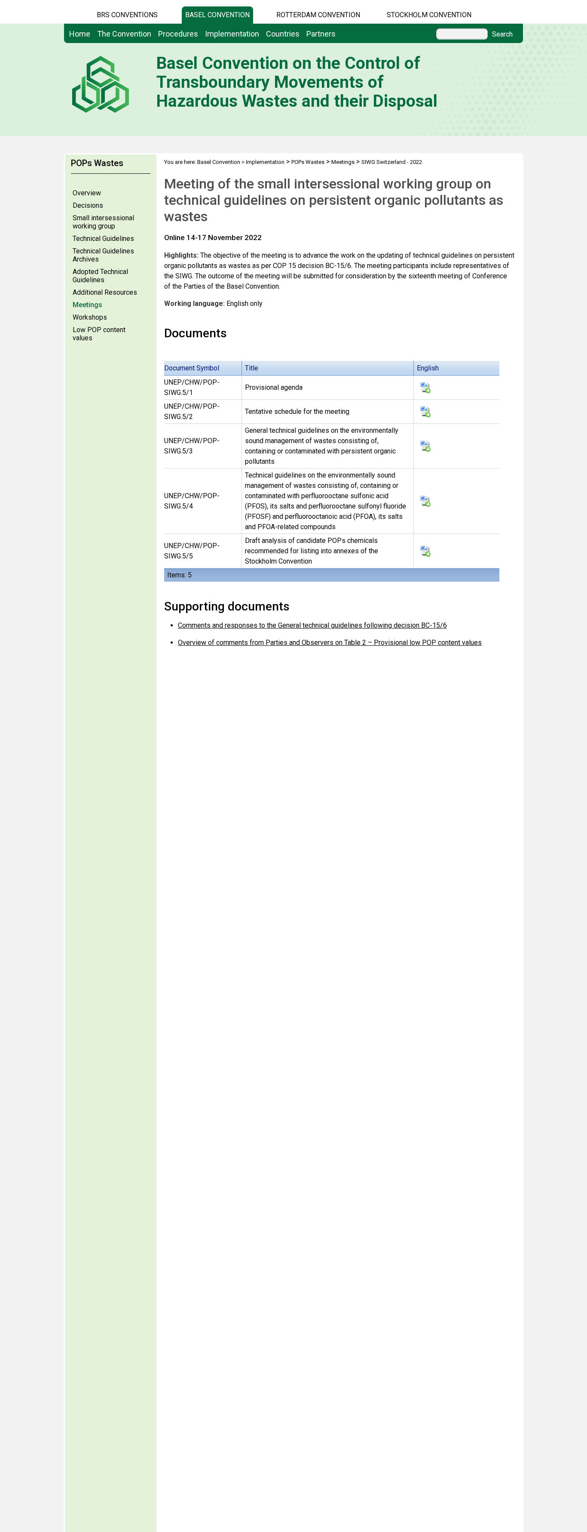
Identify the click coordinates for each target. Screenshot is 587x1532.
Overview (87, 193)
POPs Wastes (307, 162)
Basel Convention (217, 15)
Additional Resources (105, 292)
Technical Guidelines (103, 238)
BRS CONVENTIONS (127, 15)
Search (502, 34)
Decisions (88, 205)
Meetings (87, 305)
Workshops (90, 317)
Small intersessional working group (103, 222)
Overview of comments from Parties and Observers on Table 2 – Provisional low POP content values (330, 642)
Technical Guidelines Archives (103, 255)
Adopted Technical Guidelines (100, 276)
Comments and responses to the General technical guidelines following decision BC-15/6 (312, 625)
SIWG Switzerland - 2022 (391, 162)
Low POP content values (99, 334)
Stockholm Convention (429, 15)
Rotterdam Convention (318, 15)
